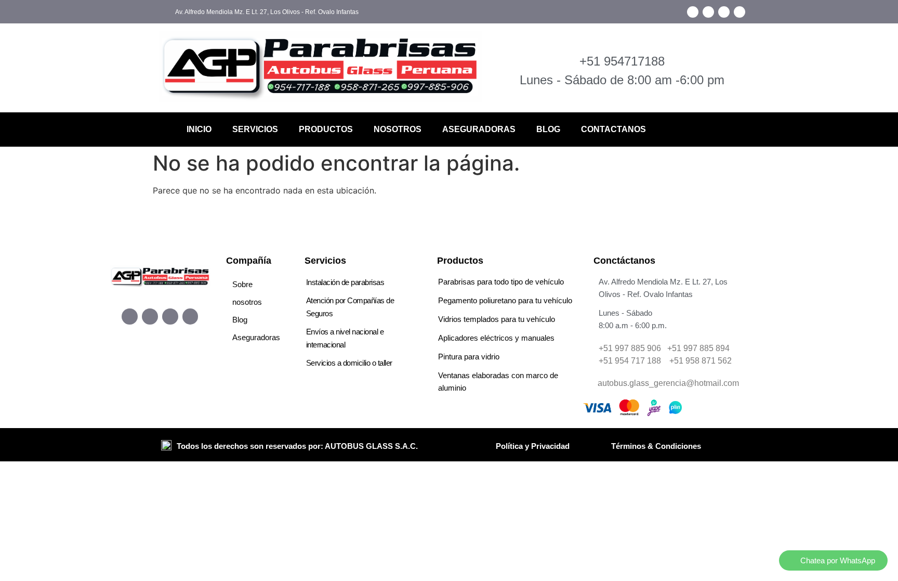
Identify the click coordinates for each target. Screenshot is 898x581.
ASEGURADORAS (479, 129)
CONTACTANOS (613, 129)
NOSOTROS (397, 129)
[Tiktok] (724, 12)
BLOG (548, 129)
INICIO (199, 129)
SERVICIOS (255, 129)
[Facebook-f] (692, 12)
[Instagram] (708, 12)
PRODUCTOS (326, 129)
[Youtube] (739, 12)
